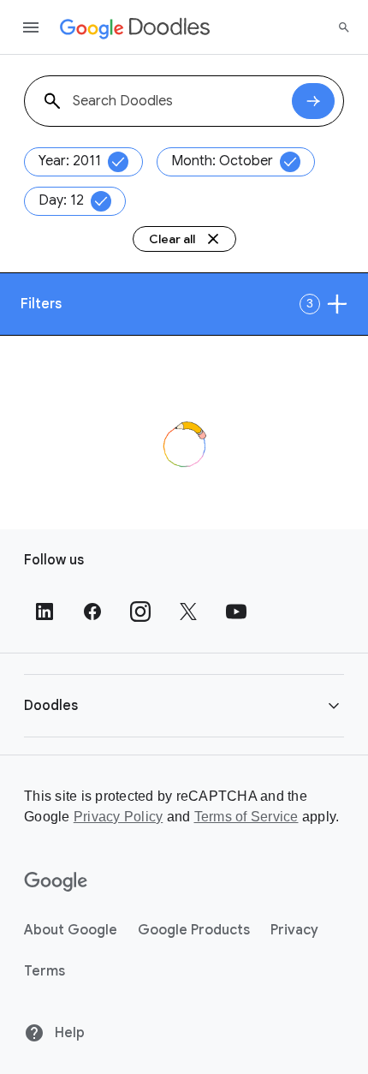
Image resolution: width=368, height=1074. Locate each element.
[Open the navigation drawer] (30, 27)
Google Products (194, 930)
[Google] (56, 882)
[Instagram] (140, 611)
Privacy (294, 930)
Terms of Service (246, 816)
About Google (70, 930)
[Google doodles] (135, 27)
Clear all (172, 239)
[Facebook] (92, 611)
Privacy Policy (118, 816)
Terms (44, 971)
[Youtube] (236, 611)
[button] (184, 705)
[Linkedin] (44, 611)
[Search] (344, 27)
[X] (188, 611)
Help (68, 1032)
